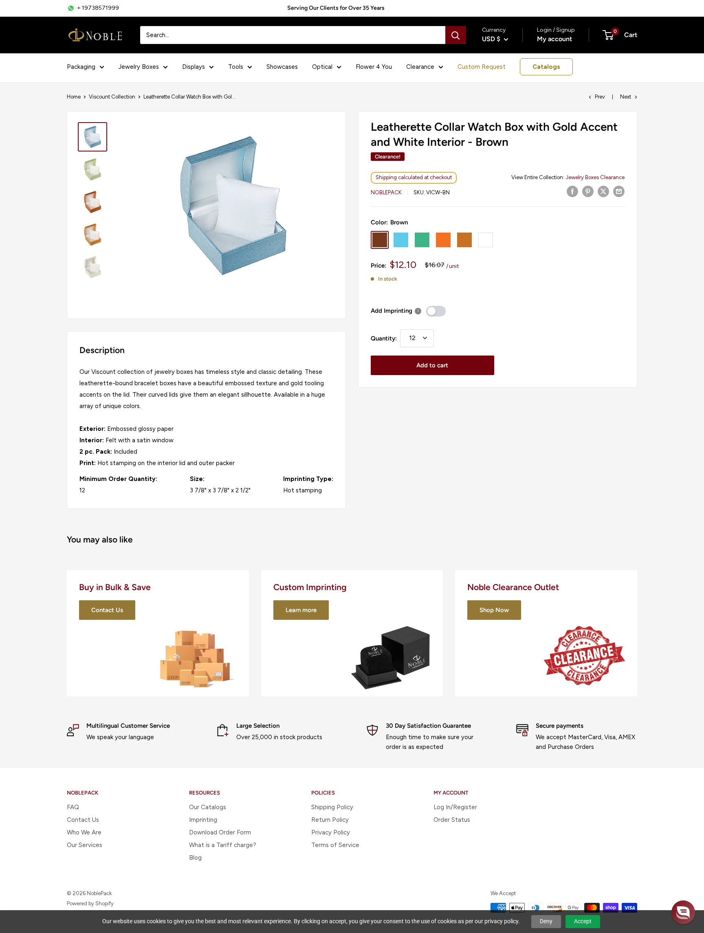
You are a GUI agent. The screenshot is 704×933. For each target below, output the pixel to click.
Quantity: (384, 338)
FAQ (73, 807)
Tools (235, 66)
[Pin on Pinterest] (588, 191)
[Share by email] (619, 191)
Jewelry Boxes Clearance (595, 177)
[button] (683, 912)
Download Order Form (220, 832)
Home (74, 97)
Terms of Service (335, 845)
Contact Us (83, 819)
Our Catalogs (207, 807)
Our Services (84, 845)
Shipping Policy (332, 807)
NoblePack (386, 192)
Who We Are (84, 832)
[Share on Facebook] (572, 191)
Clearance (420, 66)
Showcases (282, 66)
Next (625, 97)
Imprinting (203, 819)
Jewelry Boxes (139, 66)
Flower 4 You (374, 66)
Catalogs (546, 66)
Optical (322, 66)
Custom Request (482, 66)
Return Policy (330, 819)
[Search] (455, 35)
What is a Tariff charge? (222, 845)
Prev (600, 97)
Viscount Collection (112, 97)
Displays (193, 66)
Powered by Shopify (90, 903)
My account (554, 39)
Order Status (451, 819)
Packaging (81, 66)
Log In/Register (455, 807)
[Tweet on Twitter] (603, 191)
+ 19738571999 (98, 7)
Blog (195, 857)
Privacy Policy (330, 832)
